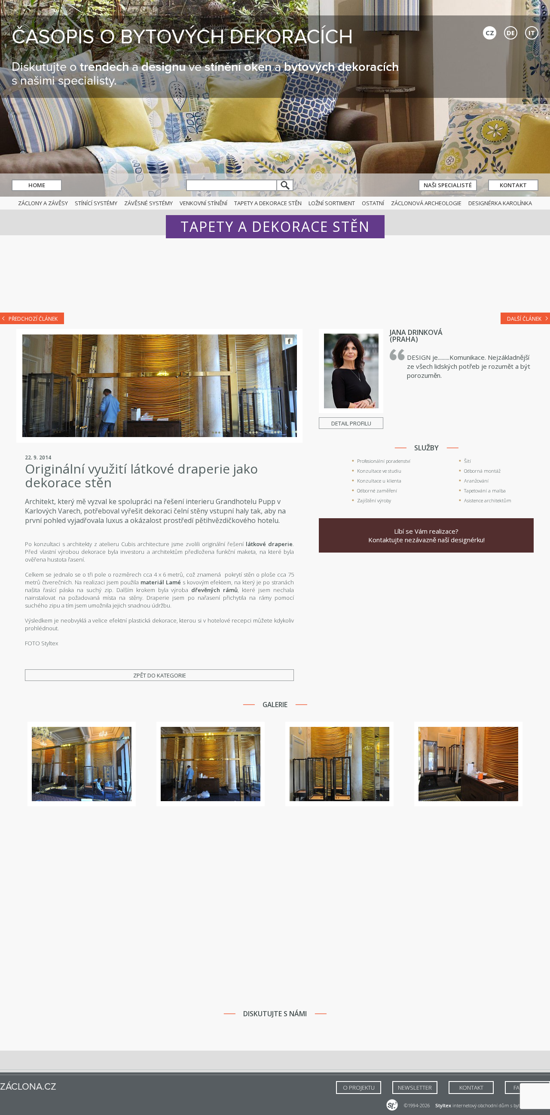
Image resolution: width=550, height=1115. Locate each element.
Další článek (524, 318)
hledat (285, 185)
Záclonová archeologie (426, 203)
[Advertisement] (275, 280)
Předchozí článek (33, 318)
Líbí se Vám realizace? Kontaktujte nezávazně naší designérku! (426, 535)
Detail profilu (351, 423)
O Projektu (359, 1087)
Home (36, 185)
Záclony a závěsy (43, 203)
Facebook (289, 341)
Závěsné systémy (148, 203)
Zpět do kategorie (159, 675)
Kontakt (513, 185)
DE (511, 32)
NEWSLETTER (415, 1087)
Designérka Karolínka (500, 203)
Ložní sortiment (332, 203)
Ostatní (373, 203)
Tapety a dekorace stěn (268, 203)
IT (532, 32)
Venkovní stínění (203, 203)
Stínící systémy (96, 203)
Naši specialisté (448, 185)
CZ (490, 32)
